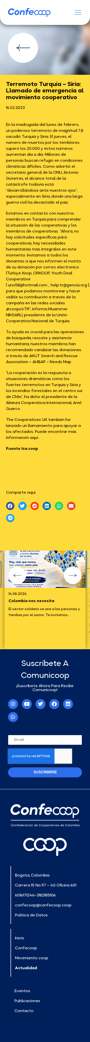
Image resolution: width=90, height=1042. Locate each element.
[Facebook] (54, 704)
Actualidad (26, 967)
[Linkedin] (68, 704)
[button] (10, 506)
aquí (34, 437)
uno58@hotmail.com (27, 285)
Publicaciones (27, 1000)
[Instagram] (13, 704)
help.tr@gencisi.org (69, 285)
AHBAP (39, 361)
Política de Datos (31, 915)
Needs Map (60, 361)
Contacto (24, 1010)
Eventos (22, 990)
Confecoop (26, 948)
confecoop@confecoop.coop (43, 905)
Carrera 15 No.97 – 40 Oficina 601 (45, 885)
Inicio (19, 938)
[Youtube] (27, 704)
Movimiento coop (31, 958)
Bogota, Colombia (32, 875)
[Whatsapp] (13, 717)
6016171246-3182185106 (35, 895)
